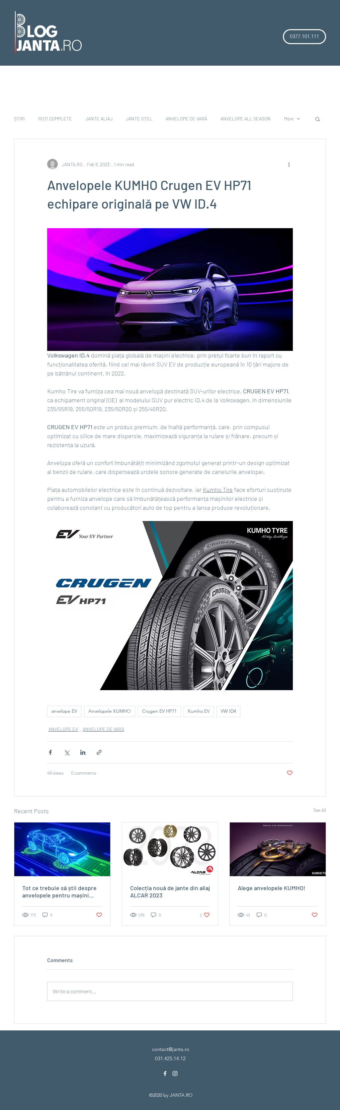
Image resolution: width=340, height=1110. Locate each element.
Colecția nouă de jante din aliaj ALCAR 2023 (170, 891)
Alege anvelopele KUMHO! (271, 887)
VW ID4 (228, 711)
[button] (304, 36)
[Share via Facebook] (50, 752)
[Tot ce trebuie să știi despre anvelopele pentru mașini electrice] (62, 849)
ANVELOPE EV (63, 729)
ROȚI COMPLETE (55, 118)
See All (319, 810)
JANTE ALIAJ (99, 118)
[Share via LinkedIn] (83, 752)
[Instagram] (175, 1073)
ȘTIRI (19, 118)
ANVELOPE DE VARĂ (186, 118)
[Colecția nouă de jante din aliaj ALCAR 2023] (170, 849)
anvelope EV (64, 711)
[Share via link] (99, 752)
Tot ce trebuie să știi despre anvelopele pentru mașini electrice (59, 891)
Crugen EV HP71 (159, 711)
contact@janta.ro (170, 1049)
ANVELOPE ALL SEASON (245, 118)
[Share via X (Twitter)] (66, 752)
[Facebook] (165, 1073)
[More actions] (289, 164)
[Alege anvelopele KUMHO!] (278, 849)
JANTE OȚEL (139, 118)
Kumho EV (199, 711)
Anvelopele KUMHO (109, 711)
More (289, 118)
